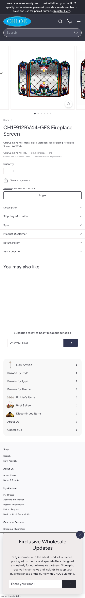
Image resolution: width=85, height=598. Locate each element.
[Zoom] (68, 103)
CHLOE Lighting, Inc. (15, 152)
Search (7, 456)
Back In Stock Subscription (17, 514)
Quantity (8, 164)
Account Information (14, 499)
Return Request (11, 509)
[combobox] (42, 33)
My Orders (8, 495)
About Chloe (9, 475)
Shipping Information (14, 529)
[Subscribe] (69, 584)
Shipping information (16, 216)
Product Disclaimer (15, 233)
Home (6, 120)
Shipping (7, 188)
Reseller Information (13, 504)
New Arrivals (10, 461)
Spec (6, 225)
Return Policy (11, 242)
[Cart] (69, 21)
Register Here (61, 11)
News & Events (11, 480)
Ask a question (12, 251)
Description (10, 207)
